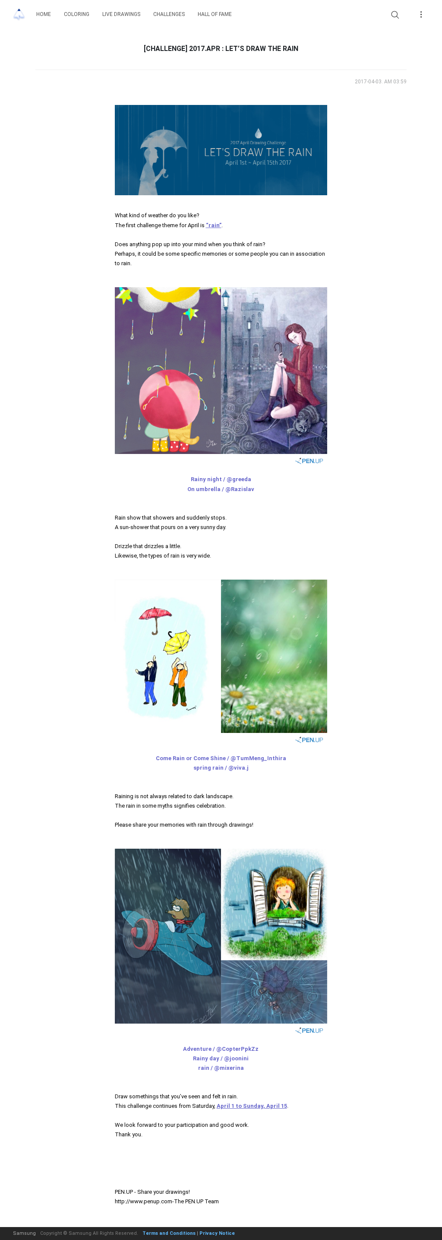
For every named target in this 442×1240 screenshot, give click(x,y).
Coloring (76, 14)
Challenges (169, 14)
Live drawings (121, 14)
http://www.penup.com (143, 1201)
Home (43, 14)
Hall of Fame (215, 14)
